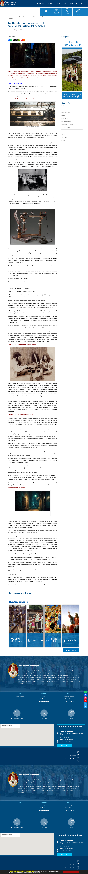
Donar (78, 15)
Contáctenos (74, 3)
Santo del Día (54, 640)
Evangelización (40, 3)
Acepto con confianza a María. (71, 872)
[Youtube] (85, 700)
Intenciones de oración (56, 13)
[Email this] (16, 40)
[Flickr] (85, 703)
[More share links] (24, 40)
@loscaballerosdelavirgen (71, 752)
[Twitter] (85, 706)
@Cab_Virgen (73, 755)
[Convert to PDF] (22, 40)
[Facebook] (85, 695)
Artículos (50, 3)
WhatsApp (74, 761)
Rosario (67, 13)
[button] (81, 3)
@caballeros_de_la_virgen (70, 758)
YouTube (46, 14)
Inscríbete (58, 3)
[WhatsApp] (11, 40)
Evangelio (72, 640)
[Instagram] (85, 697)
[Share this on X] (14, 40)
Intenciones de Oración (17, 718)
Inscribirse (44, 718)
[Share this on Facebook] (9, 40)
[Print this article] (19, 40)
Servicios (65, 3)
